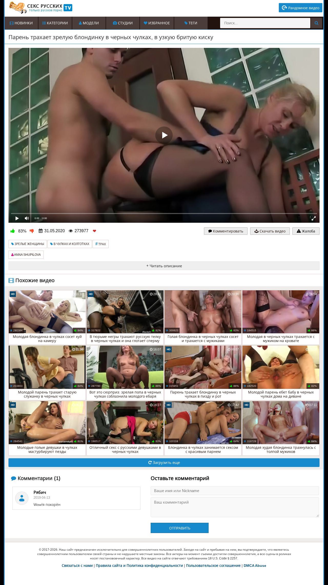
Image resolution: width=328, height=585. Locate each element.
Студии (125, 23)
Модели (90, 23)
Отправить (179, 528)
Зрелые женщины (29, 244)
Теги (192, 23)
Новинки (23, 23)
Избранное (158, 23)
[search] (316, 23)
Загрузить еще (166, 462)
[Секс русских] (40, 7)
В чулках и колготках (71, 244)
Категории (57, 23)
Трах (100, 244)
